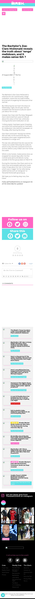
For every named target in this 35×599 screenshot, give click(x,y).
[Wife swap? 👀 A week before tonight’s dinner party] (26, 515)
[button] (3, 13)
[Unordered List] (15, 276)
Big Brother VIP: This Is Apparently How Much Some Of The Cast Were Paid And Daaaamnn (21, 451)
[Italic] (6, 276)
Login (30, 263)
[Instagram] (25, 224)
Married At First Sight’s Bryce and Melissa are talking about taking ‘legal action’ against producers (21, 385)
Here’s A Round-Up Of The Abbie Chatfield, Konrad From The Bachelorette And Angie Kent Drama (21, 358)
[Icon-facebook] (10, 560)
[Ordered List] (13, 276)
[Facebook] (9, 224)
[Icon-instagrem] (24, 560)
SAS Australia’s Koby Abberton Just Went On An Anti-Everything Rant (20, 412)
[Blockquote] (18, 276)
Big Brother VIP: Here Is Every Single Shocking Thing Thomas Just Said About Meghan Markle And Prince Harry (21, 344)
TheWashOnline (14, 182)
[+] (27, 276)
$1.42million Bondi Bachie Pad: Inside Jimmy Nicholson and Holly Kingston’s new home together (21, 438)
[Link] (22, 276)
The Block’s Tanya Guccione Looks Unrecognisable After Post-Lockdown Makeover (20, 331)
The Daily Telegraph (25, 115)
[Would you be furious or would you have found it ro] (26, 532)
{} (24, 276)
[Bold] (4, 276)
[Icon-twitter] (17, 560)
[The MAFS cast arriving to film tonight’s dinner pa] (9, 515)
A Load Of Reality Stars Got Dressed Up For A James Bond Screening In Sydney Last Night (20, 398)
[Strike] (11, 276)
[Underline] (8, 276)
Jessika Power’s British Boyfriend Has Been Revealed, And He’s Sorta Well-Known (19, 477)
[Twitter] (17, 224)
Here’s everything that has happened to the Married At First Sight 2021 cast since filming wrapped (20, 372)
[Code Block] (20, 276)
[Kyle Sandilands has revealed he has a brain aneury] (9, 532)
